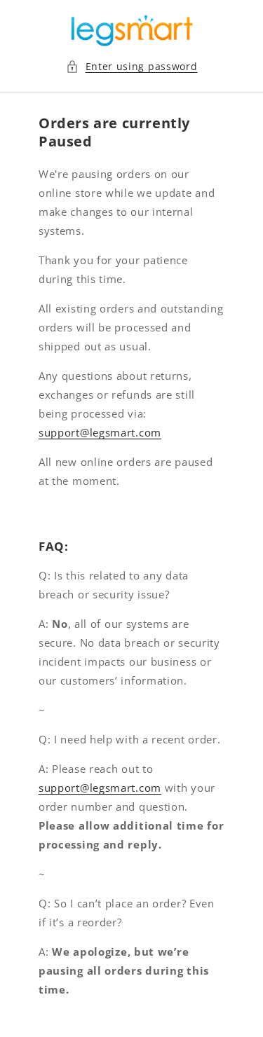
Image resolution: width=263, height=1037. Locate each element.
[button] (132, 66)
